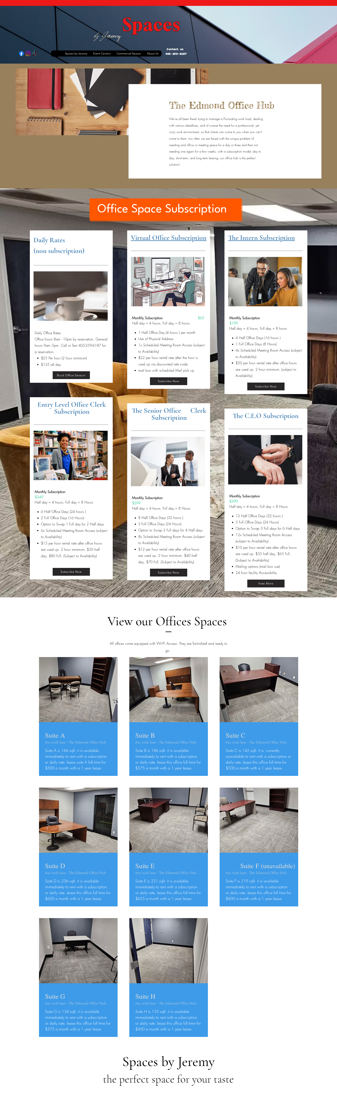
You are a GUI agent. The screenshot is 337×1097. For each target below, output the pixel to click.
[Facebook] (21, 53)
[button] (102, 53)
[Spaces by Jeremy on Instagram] (28, 53)
